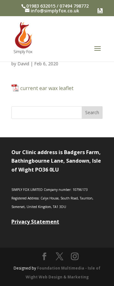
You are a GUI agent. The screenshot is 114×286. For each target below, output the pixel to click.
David (23, 64)
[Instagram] (75, 256)
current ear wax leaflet (46, 88)
